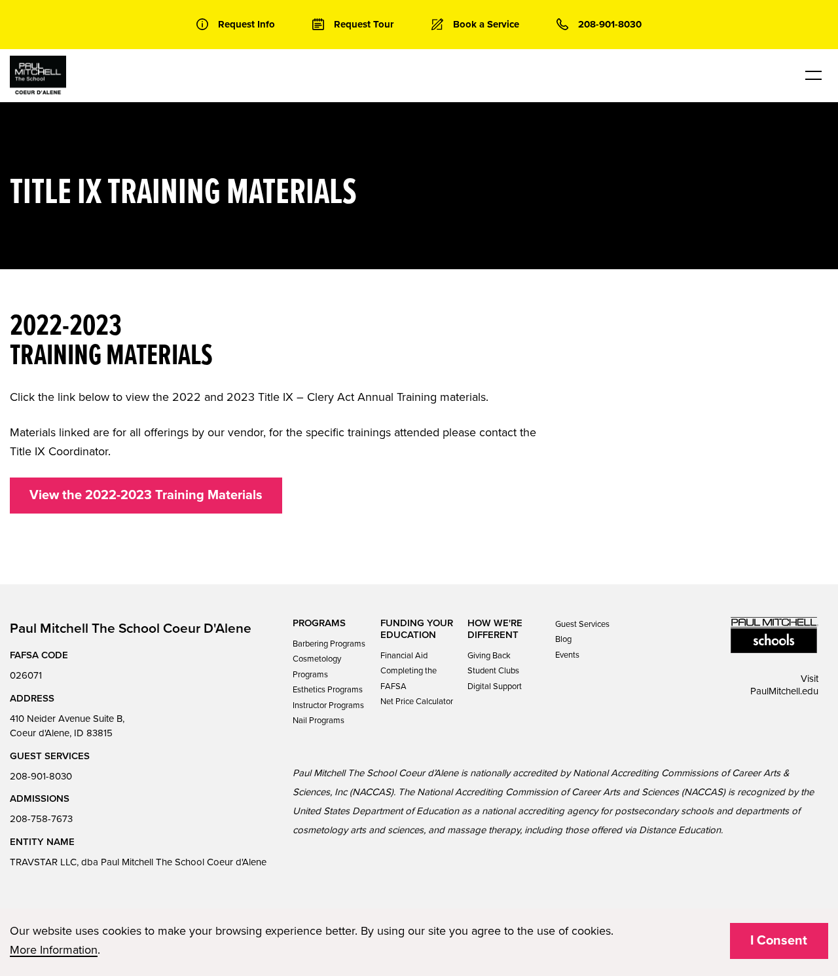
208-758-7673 (41, 819)
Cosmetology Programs (317, 666)
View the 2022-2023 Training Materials (146, 495)
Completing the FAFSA (408, 678)
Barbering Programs (329, 644)
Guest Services (582, 624)
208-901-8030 (41, 776)
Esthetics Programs (328, 690)
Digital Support (494, 686)
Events (567, 655)
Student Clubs (493, 671)
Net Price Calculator (416, 701)
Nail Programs (318, 720)
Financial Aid (404, 655)
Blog (563, 639)
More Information (54, 950)
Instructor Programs (328, 705)
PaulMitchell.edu (784, 691)
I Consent (778, 940)
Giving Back (489, 655)
